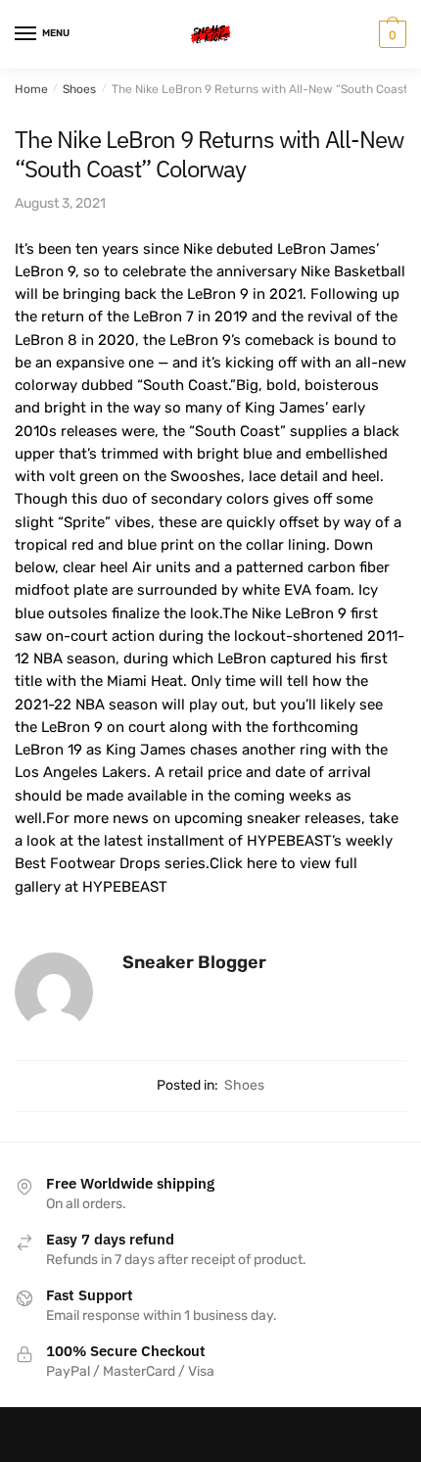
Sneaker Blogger (194, 962)
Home (31, 89)
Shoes (79, 89)
